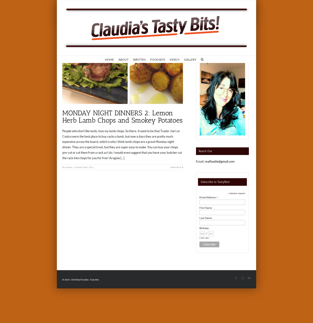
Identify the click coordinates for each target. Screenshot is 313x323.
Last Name (205, 218)
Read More (176, 167)
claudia (68, 167)
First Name (205, 207)
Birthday (204, 228)
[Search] (202, 59)
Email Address (208, 197)
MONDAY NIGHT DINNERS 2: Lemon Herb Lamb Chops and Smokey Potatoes (122, 116)
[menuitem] (109, 59)
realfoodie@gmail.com (220, 161)
